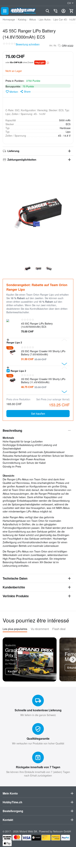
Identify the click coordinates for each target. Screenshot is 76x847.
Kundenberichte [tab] (14, 587)
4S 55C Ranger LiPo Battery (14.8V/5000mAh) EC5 (37, 325)
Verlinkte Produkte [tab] (16, 596)
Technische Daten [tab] (15, 578)
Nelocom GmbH (62, 831)
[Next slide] (64, 364)
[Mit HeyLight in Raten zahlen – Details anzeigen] (47, 62)
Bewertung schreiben (28, 44)
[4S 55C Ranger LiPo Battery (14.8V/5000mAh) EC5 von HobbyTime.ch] (38, 213)
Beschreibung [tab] (12, 430)
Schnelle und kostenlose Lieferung (38, 710)
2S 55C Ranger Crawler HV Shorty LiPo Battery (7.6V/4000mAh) (43, 353)
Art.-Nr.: (53, 45)
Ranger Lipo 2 (18, 370)
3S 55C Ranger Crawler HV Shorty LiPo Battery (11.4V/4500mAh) (43, 380)
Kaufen (12, 671)
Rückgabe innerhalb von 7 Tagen (38, 767)
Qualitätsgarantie (38, 738)
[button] (25, 91)
